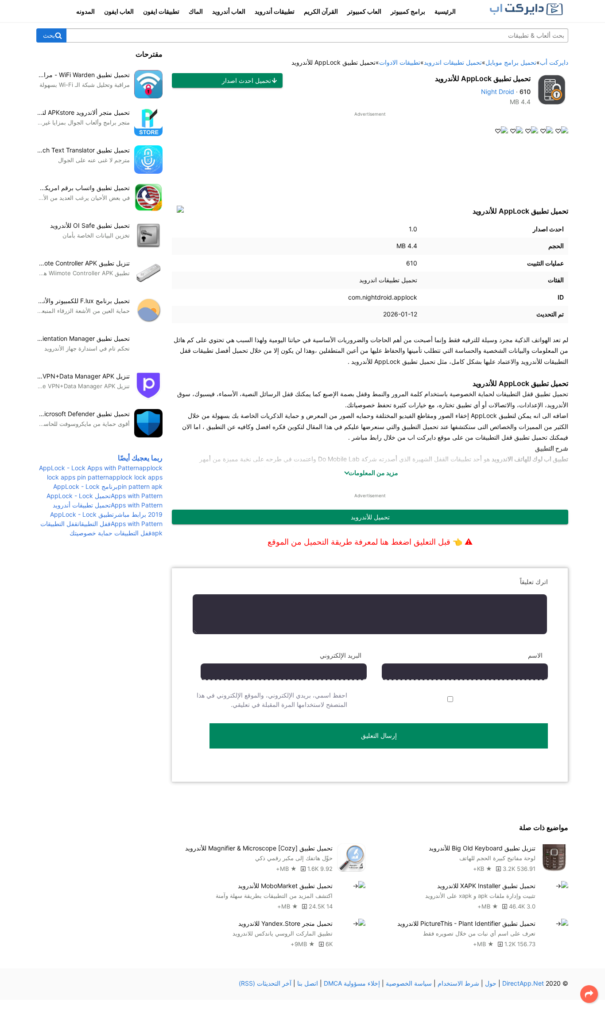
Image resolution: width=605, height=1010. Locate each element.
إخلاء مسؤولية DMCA (352, 983)
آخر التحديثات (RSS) (265, 983)
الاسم (535, 655)
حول (490, 983)
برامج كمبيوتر (408, 11)
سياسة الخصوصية (409, 983)
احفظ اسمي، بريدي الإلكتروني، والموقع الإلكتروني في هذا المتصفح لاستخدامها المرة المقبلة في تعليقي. (272, 699)
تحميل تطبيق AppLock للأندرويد (483, 78)
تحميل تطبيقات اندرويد (388, 280)
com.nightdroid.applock (382, 297)
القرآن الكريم (321, 11)
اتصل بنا (307, 983)
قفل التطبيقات (94, 523)
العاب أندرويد (228, 11)
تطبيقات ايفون (161, 11)
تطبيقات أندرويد (275, 11)
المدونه (85, 11)
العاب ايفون (119, 11)
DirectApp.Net (523, 983)
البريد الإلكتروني (340, 655)
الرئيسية (445, 11)
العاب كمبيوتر (364, 11)
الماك (196, 11)
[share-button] (589, 994)
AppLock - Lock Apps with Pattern (89, 468)
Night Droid (497, 91)
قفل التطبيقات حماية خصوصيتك (110, 533)
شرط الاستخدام (458, 983)
